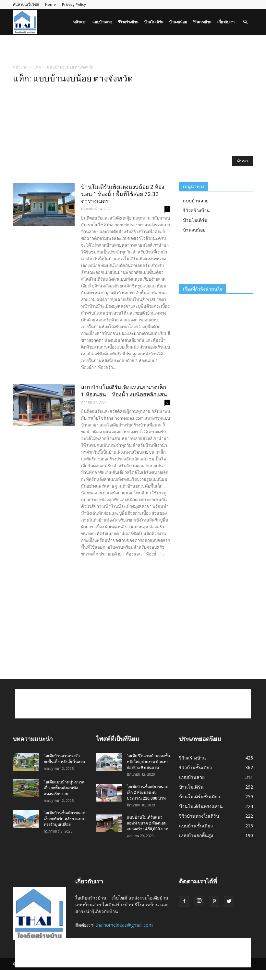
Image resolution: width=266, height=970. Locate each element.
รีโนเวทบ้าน (202, 21)
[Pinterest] (214, 901)
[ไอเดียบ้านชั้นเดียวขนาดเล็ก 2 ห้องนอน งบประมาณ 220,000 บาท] (109, 793)
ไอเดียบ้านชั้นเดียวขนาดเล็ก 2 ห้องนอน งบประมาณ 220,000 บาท (147, 792)
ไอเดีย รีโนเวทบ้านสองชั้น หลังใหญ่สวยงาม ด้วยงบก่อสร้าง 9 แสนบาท (148, 762)
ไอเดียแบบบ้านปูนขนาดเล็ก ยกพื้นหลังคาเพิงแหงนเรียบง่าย (64, 788)
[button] (245, 22)
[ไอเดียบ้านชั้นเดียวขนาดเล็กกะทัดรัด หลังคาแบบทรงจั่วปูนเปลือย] (26, 819)
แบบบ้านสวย (102, 21)
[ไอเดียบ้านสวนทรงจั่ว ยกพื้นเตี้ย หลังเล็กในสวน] (26, 762)
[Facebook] (184, 901)
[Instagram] (199, 901)
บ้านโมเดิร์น (153, 21)
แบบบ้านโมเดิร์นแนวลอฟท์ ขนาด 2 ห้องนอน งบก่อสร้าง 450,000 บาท (147, 823)
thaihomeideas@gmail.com (124, 925)
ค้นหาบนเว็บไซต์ (26, 4)
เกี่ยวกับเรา (226, 21)
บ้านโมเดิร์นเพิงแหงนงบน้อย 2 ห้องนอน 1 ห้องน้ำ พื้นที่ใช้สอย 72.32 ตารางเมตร (122, 194)
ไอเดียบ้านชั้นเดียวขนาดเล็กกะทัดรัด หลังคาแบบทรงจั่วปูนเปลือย (64, 819)
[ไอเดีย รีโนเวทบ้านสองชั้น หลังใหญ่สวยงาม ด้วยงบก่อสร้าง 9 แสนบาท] (109, 762)
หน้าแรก (80, 21)
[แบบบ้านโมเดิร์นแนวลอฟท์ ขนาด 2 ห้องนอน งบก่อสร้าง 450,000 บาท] (109, 823)
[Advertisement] (133, 49)
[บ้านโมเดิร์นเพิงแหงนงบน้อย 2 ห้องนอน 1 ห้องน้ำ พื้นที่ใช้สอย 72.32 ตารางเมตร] (44, 204)
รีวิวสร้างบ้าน (128, 21)
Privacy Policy (74, 4)
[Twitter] (229, 901)
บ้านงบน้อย (178, 21)
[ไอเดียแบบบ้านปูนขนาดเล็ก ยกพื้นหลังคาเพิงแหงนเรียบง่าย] (26, 788)
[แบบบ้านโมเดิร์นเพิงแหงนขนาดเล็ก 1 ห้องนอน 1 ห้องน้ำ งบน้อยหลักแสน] (44, 405)
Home (50, 4)
